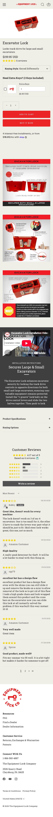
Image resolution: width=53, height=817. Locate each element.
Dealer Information (13, 726)
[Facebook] (4, 778)
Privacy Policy (29, 791)
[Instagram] (16, 778)
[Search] (43, 5)
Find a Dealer (10, 722)
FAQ (5, 718)
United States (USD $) (12, 799)
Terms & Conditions (12, 791)
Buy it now (26, 123)
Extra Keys (24, 84)
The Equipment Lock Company (23, 806)
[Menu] (4, 5)
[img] (9, 500)
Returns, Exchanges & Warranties (21, 740)
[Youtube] (10, 778)
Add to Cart (26, 114)
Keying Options (11, 427)
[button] (9, 60)
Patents (7, 744)
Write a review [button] (26, 483)
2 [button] (25, 670)
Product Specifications (14, 418)
